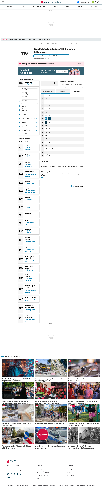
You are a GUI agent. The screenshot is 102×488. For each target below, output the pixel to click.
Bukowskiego (28, 94)
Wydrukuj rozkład (79, 186)
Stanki (23, 98)
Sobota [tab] (62, 91)
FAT (22, 126)
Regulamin (60, 485)
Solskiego (24, 110)
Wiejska (24, 106)
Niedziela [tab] (77, 91)
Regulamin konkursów (69, 485)
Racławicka (25, 90)
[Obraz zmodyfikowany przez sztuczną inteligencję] (3, 376)
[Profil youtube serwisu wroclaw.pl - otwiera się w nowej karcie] (17, 474)
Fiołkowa (24, 122)
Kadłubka (24, 102)
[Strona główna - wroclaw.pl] (45, 2)
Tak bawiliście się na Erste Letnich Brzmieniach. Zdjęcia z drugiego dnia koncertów (29, 39)
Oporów (24, 114)
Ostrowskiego (28, 130)
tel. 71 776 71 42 (11, 468)
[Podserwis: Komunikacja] (56, 2)
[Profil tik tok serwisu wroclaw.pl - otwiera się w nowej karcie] (11, 474)
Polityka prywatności (80, 485)
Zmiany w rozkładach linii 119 (35, 64)
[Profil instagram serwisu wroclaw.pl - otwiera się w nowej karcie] (8, 474)
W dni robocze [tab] (48, 91)
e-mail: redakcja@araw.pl (14, 470)
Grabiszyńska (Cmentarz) (28, 118)
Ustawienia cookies (91, 485)
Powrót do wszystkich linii (26, 79)
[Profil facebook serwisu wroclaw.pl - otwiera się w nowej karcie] (14, 474)
